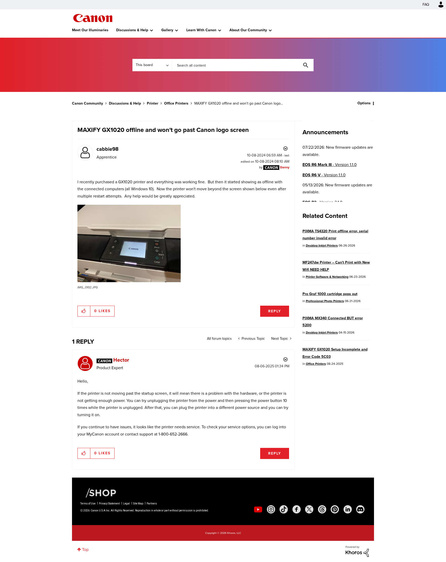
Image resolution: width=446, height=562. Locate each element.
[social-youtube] (258, 509)
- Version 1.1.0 (329, 165)
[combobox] (243, 65)
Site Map (138, 503)
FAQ (426, 4)
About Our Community (248, 30)
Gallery (167, 30)
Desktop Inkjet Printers (322, 245)
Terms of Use (87, 503)
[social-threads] (322, 509)
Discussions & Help (132, 30)
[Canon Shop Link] (98, 492)
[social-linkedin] (348, 509)
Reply (274, 311)
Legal (126, 503)
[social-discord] (360, 509)
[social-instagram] (271, 509)
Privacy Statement (109, 503)
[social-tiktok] (284, 509)
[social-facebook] (296, 509)
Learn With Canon (201, 30)
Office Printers (176, 103)
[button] (129, 243)
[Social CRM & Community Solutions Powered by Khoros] (357, 551)
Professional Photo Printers (325, 301)
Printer (152, 103)
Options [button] (364, 103)
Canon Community (92, 18)
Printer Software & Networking (327, 276)
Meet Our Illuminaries (90, 30)
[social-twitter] (309, 509)
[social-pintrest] (335, 509)
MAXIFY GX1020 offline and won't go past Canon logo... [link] (238, 103)
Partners (152, 503)
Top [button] (85, 549)
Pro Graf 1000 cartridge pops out (329, 294)
